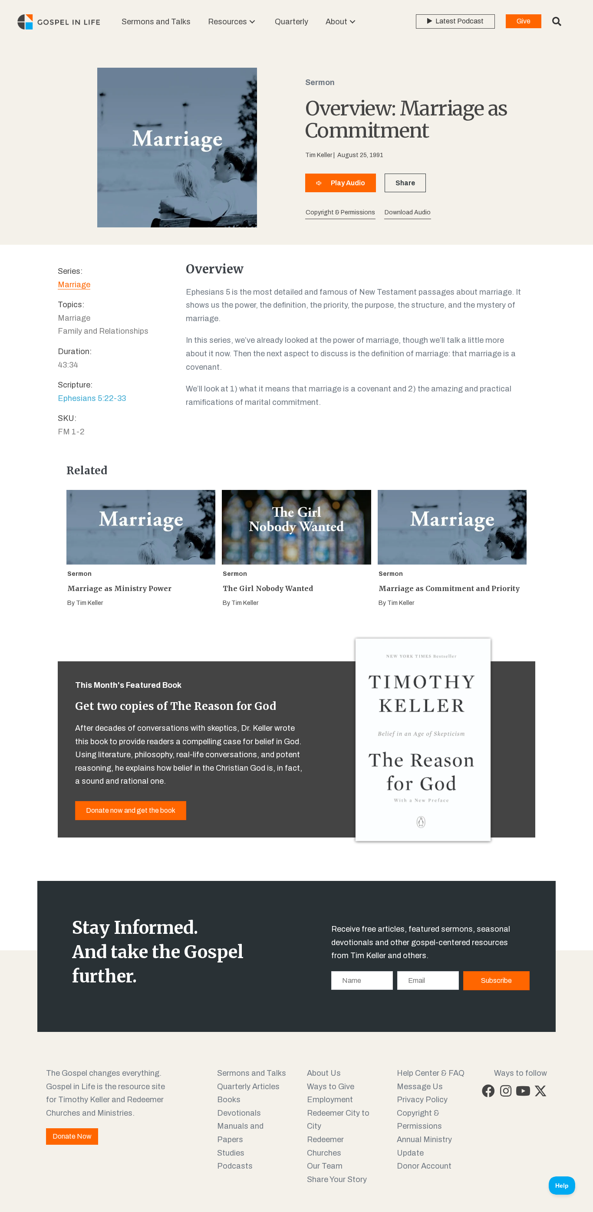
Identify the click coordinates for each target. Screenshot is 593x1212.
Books (228, 1099)
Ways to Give (330, 1086)
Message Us (420, 1086)
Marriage (74, 284)
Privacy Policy (422, 1099)
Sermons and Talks (251, 1073)
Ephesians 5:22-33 (92, 398)
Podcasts (235, 1166)
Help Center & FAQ (431, 1073)
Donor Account (424, 1166)
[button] (252, 22)
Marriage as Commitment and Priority (449, 588)
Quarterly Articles (248, 1086)
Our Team (325, 1166)
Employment (330, 1099)
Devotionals (239, 1113)
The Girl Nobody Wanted (268, 588)
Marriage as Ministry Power (119, 588)
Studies (230, 1153)
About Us (324, 1073)
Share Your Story (337, 1179)
